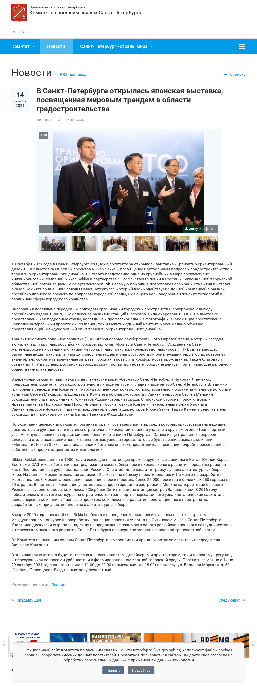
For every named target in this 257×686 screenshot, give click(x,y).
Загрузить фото (201, 229)
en (21, 32)
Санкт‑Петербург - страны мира (114, 46)
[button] (214, 136)
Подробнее (141, 670)
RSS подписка (73, 74)
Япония (58, 584)
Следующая (230, 600)
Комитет (20, 46)
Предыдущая (28, 600)
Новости (56, 46)
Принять (113, 670)
